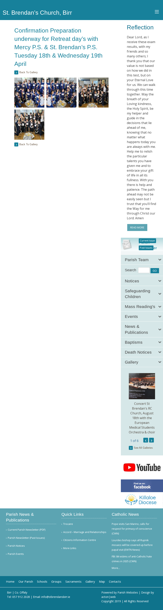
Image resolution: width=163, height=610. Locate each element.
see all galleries (143, 447)
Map (102, 581)
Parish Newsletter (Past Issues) (26, 538)
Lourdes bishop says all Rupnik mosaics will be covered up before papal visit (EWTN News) (132, 544)
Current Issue (147, 240)
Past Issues (146, 247)
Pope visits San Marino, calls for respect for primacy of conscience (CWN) (132, 528)
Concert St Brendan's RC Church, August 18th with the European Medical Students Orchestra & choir (142, 417)
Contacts (115, 581)
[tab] (142, 260)
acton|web (108, 597)
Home (10, 581)
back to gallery (28, 72)
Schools (42, 581)
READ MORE (137, 227)
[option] (142, 404)
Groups (56, 581)
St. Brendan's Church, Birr (37, 12)
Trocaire (68, 524)
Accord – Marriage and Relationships (84, 532)
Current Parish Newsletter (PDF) (26, 529)
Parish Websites (127, 592)
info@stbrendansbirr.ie (55, 597)
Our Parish (25, 581)
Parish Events (16, 554)
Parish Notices (16, 546)
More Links (69, 548)
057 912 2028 (21, 597)
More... (116, 568)
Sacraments (73, 581)
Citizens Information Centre (79, 540)
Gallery (90, 581)
